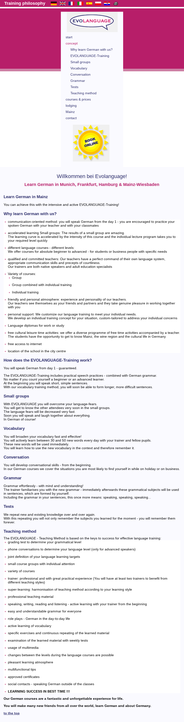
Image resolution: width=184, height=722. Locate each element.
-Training (89, 56)
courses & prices (78, 99)
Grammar (77, 81)
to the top (12, 713)
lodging (71, 105)
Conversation (80, 74)
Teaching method (83, 93)
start (69, 37)
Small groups (80, 62)
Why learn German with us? (91, 49)
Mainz (70, 112)
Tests (74, 87)
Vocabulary (78, 68)
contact (71, 118)
